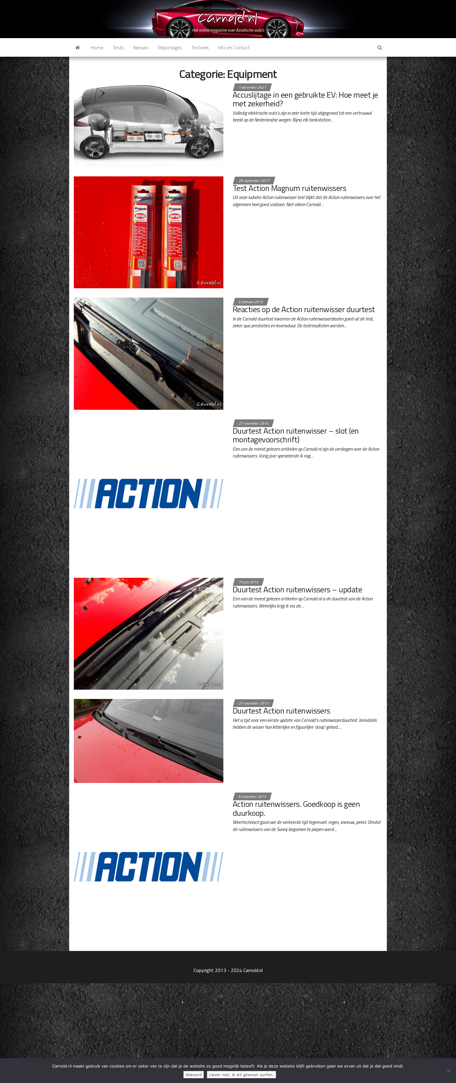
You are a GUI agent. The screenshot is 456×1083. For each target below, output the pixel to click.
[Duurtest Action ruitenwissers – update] (148, 633)
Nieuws (141, 47)
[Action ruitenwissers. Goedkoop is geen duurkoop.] (148, 866)
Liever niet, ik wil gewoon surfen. (241, 1074)
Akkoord (194, 1074)
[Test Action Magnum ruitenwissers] (148, 231)
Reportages (170, 47)
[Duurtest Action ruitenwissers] (148, 740)
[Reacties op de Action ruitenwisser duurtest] (148, 353)
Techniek (200, 47)
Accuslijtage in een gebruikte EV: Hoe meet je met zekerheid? (305, 99)
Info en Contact (234, 47)
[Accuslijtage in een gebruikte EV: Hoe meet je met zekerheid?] (148, 124)
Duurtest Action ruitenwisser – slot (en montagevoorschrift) (296, 435)
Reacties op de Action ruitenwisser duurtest (304, 309)
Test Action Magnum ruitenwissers (289, 188)
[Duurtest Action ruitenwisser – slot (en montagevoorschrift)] (148, 493)
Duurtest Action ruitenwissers (281, 711)
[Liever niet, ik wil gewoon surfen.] (448, 1071)
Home (97, 47)
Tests (118, 47)
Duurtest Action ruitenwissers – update (297, 589)
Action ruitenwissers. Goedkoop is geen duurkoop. (296, 808)
